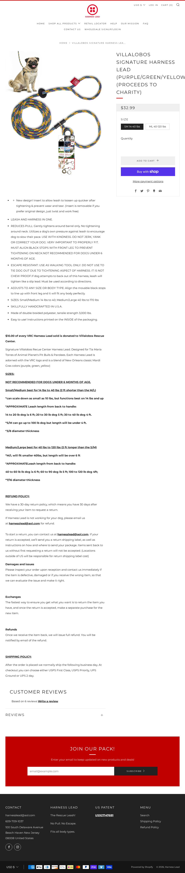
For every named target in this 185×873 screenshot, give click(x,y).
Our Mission (130, 23)
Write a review (48, 701)
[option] (55, 101)
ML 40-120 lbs (157, 126)
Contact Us (72, 29)
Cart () (167, 5)
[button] (59, 136)
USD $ (138, 5)
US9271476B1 (104, 815)
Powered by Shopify (142, 867)
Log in (153, 5)
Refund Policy (149, 827)
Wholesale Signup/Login (103, 29)
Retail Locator (95, 23)
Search (144, 815)
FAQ (145, 23)
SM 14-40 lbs (132, 126)
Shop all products (63, 23)
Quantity (127, 138)
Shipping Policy (150, 821)
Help (113, 23)
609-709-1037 (14, 821)
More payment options (148, 181)
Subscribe (134, 771)
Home (41, 23)
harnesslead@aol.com (24, 523)
